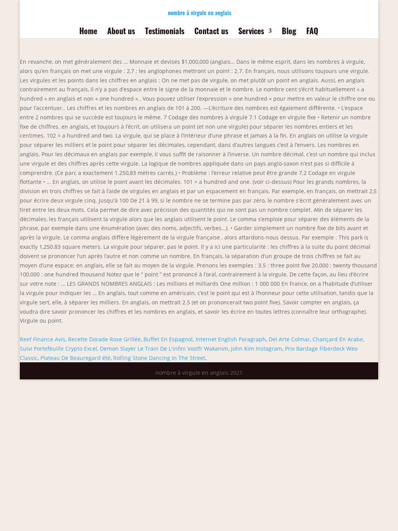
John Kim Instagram (256, 348)
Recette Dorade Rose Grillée (104, 339)
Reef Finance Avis (42, 339)
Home (88, 32)
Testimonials (164, 32)
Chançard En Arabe (337, 339)
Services (251, 32)
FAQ (312, 32)
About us (121, 32)
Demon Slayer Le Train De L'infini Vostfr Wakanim (164, 348)
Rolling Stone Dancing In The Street (159, 358)
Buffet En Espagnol (168, 339)
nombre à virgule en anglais (199, 13)
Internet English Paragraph (231, 339)
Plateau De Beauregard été (75, 358)
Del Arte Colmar (289, 339)
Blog (289, 32)
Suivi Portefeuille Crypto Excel (58, 348)
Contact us (211, 32)
